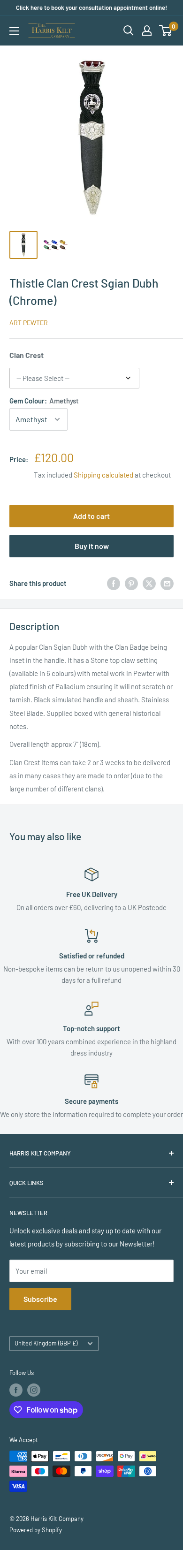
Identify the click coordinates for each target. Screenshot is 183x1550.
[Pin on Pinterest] (131, 583)
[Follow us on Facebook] (16, 1390)
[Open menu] (14, 31)
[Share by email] (167, 583)
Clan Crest (26, 354)
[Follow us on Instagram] (33, 1390)
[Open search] (128, 30)
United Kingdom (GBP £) (46, 1343)
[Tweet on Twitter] (149, 583)
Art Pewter (28, 323)
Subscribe (40, 1298)
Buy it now (92, 545)
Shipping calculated (103, 475)
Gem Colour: (44, 400)
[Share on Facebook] (113, 583)
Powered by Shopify (35, 1530)
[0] (166, 30)
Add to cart (91, 515)
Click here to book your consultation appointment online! (91, 7)
